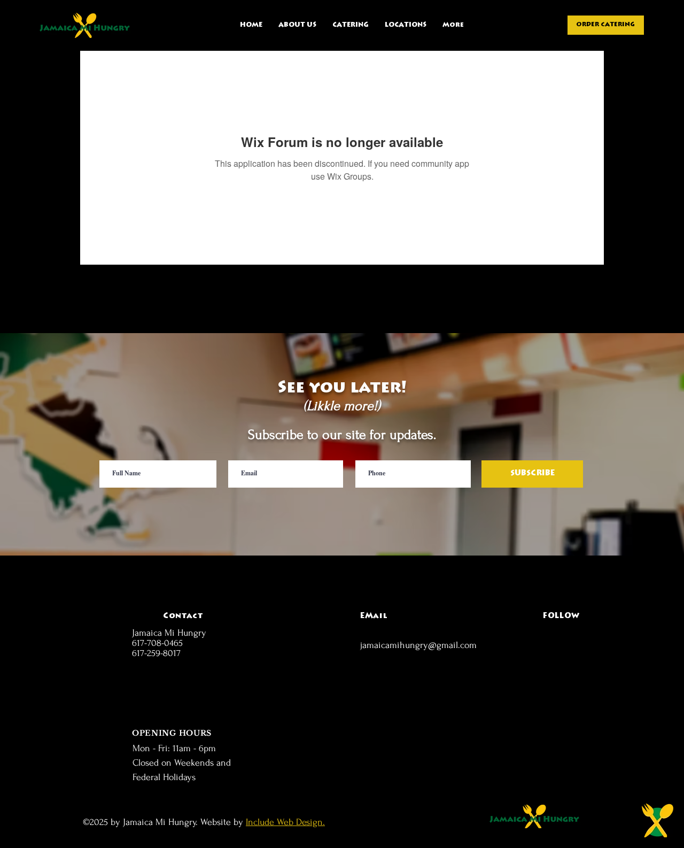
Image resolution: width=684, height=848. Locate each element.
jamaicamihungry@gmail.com (418, 645)
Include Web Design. (285, 822)
